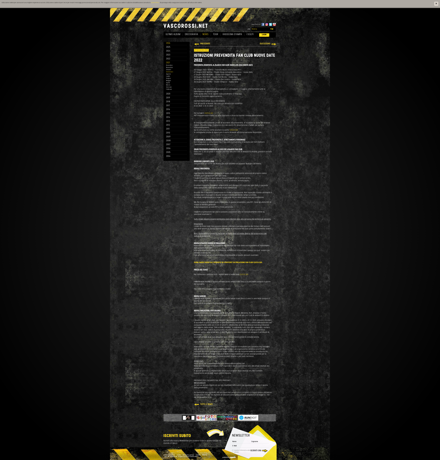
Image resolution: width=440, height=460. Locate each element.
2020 (168, 94)
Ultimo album (173, 34)
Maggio (168, 81)
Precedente (205, 44)
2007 (168, 145)
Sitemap (204, 455)
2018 (168, 102)
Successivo (265, 44)
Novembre (169, 67)
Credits (179, 455)
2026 (168, 43)
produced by (226, 457)
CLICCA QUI (209, 113)
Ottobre (168, 70)
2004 (168, 156)
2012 (168, 125)
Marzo (168, 85)
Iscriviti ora (255, 451)
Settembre (169, 72)
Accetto (242, 451)
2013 (168, 121)
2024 (168, 51)
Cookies (198, 455)
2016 (168, 109)
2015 (168, 113)
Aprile (168, 83)
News (206, 34)
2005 (168, 152)
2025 (168, 47)
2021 (168, 63)
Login (264, 35)
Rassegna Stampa (232, 34)
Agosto (168, 74)
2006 (168, 148)
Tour (215, 34)
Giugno (168, 78)
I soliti (250, 34)
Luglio (168, 76)
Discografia (191, 34)
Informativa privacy (188, 455)
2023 (168, 55)
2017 (168, 106)
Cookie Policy (155, 3)
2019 (168, 98)
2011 (168, 129)
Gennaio (169, 87)
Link (249, 29)
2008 (168, 141)
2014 (168, 117)
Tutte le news (206, 404)
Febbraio (169, 89)
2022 (168, 59)
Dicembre (169, 65)
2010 (168, 133)
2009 (168, 137)
